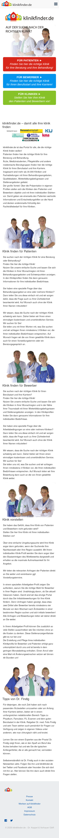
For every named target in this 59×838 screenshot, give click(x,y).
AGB (29, 807)
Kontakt (29, 800)
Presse (29, 796)
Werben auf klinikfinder (30, 803)
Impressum (29, 811)
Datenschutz (30, 814)
